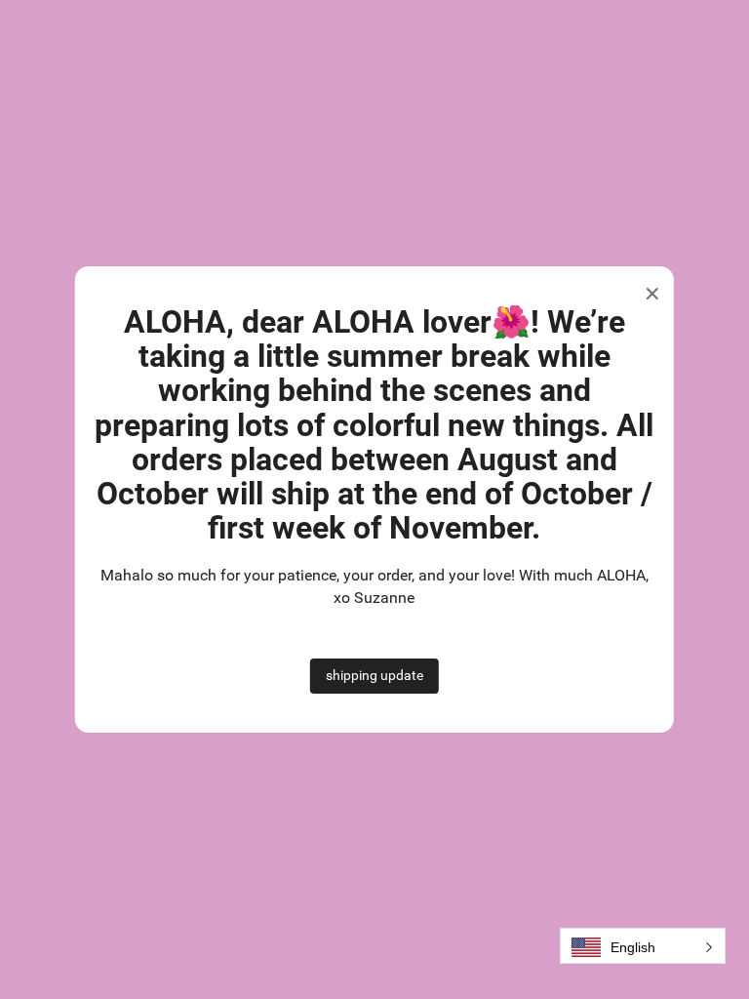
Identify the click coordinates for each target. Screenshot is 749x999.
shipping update (374, 675)
